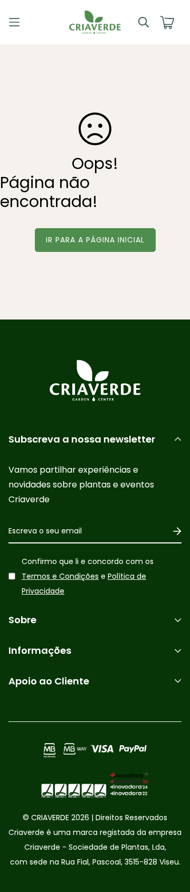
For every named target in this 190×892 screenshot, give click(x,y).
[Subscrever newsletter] (173, 531)
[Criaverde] (95, 22)
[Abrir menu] (30, 22)
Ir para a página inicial (95, 239)
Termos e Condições (60, 576)
